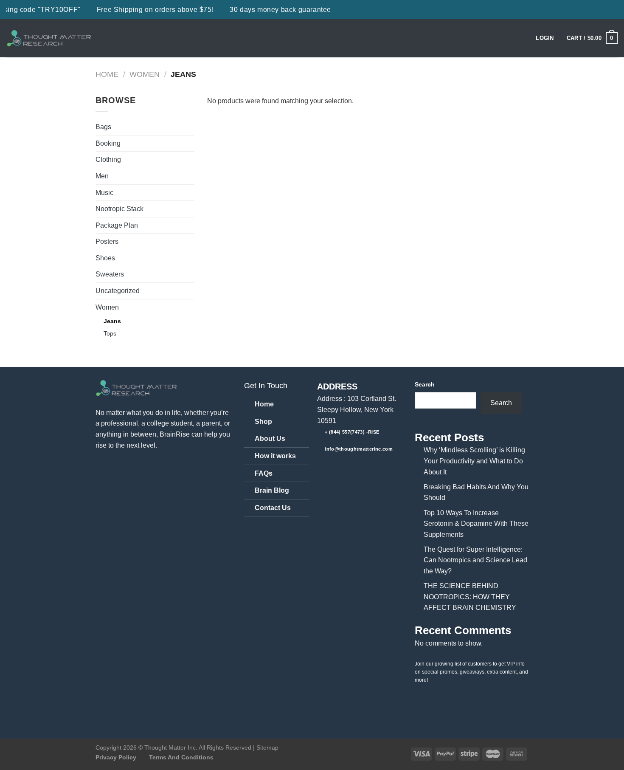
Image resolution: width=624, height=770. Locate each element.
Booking (108, 143)
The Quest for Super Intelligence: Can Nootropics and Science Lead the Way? (475, 560)
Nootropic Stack (119, 208)
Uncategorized (118, 290)
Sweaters (110, 274)
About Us (270, 438)
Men (102, 176)
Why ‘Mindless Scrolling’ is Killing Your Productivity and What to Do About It (474, 460)
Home (107, 74)
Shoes (105, 258)
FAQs (264, 473)
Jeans (112, 321)
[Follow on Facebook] (325, 467)
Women (144, 74)
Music (104, 192)
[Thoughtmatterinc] (48, 38)
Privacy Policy (116, 757)
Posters (107, 241)
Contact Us (273, 507)
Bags (103, 126)
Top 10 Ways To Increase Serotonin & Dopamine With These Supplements (476, 523)
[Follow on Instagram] (340, 467)
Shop (263, 421)
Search (425, 384)
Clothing (108, 159)
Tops (110, 333)
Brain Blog (272, 490)
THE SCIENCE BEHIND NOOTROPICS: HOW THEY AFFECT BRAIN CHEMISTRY (470, 596)
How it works (275, 456)
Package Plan (117, 225)
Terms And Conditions (181, 757)
